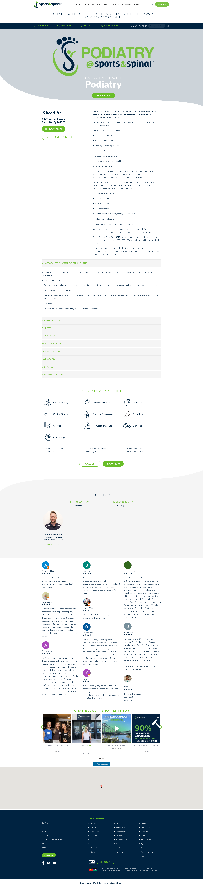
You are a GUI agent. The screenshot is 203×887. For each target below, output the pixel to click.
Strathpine (145, 848)
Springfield (145, 844)
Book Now (162, 4)
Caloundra (94, 844)
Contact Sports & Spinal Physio (53, 839)
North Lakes (145, 827)
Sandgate (131, 114)
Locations (102, 4)
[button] (101, 787)
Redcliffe (144, 831)
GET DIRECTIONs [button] (58, 137)
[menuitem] (79, 4)
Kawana (119, 836)
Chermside (94, 848)
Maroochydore (121, 840)
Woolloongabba (147, 852)
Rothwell (147, 111)
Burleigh (93, 840)
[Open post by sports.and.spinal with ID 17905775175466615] (57, 728)
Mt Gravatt (120, 848)
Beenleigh (94, 827)
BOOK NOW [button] (103, 95)
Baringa (93, 823)
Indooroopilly (121, 831)
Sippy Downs (146, 840)
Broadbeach (95, 831)
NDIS (117, 237)
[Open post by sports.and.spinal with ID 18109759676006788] (116, 728)
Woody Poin (111, 114)
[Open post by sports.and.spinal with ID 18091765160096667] (146, 728)
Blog (136, 4)
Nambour (119, 852)
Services (89, 4)
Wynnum (144, 856)
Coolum (93, 852)
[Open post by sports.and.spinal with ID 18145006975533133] (86, 728)
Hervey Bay (120, 827)
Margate (101, 114)
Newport (122, 114)
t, (117, 114)
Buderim (94, 836)
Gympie (119, 823)
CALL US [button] (89, 463)
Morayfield (120, 844)
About (115, 4)
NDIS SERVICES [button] (105, 862)
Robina (143, 836)
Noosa (143, 823)
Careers (126, 4)
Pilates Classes (47, 827)
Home (79, 4)
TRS (143, 4)
